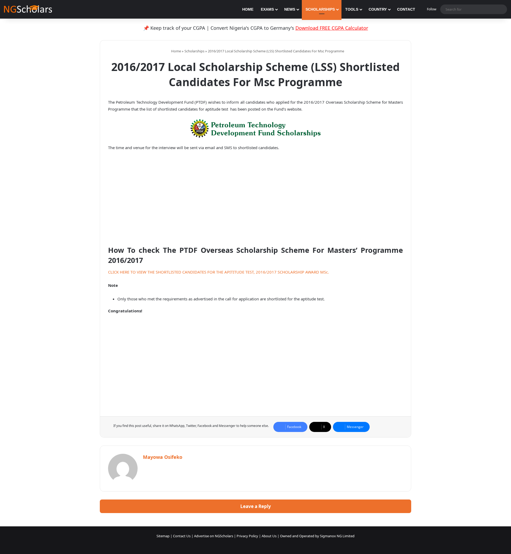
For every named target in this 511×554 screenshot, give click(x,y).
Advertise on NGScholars (213, 536)
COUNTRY (378, 9)
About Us (269, 536)
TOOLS (351, 9)
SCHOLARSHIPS (320, 9)
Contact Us (182, 536)
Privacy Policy (247, 536)
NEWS (289, 9)
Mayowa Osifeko (162, 457)
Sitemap (163, 536)
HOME (247, 9)
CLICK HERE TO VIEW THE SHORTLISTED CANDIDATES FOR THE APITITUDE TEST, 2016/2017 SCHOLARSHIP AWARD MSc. (218, 272)
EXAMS (267, 9)
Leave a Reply (255, 506)
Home (175, 51)
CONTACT (406, 9)
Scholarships (194, 51)
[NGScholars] (28, 9)
